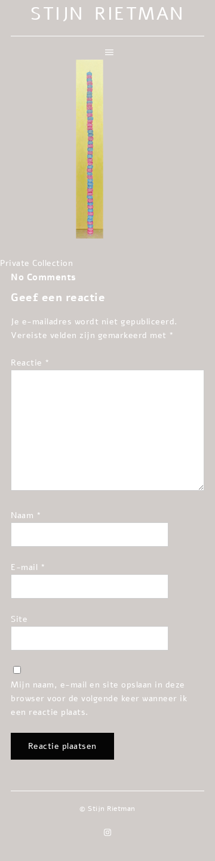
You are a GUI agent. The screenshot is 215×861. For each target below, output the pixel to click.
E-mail (28, 567)
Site (19, 619)
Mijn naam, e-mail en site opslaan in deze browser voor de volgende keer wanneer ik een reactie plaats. (99, 698)
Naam (26, 515)
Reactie (30, 362)
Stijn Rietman (107, 14)
